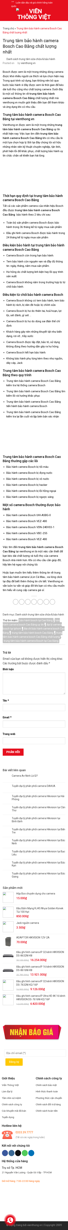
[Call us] (25, 1153)
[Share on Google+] (46, 602)
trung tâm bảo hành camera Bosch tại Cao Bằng (31, 640)
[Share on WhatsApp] (15, 602)
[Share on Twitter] (28, 602)
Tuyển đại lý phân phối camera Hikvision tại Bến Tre (38, 831)
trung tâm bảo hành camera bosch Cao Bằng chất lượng (32, 634)
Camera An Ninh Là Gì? (25, 775)
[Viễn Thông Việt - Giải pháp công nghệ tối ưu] (34, 14)
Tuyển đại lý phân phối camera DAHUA (33, 786)
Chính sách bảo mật (46, 1085)
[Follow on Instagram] (12, 1153)
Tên (6, 700)
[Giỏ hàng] (63, 15)
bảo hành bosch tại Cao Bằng (36, 620)
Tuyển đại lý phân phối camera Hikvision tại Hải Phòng (38, 798)
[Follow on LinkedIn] (31, 1153)
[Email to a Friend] (34, 602)
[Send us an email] (18, 1153)
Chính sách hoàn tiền (47, 1110)
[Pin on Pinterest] (40, 602)
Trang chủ (8, 28)
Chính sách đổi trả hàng (48, 1104)
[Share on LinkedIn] (52, 602)
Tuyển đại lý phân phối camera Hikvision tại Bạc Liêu (38, 853)
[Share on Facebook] (21, 602)
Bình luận (8, 669)
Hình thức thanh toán (47, 1091)
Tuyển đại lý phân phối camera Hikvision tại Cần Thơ (38, 809)
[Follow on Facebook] (5, 1153)
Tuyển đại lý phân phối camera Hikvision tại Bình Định (36, 820)
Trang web (9, 734)
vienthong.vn (28, 63)
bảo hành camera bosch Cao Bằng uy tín (31, 622)
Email (7, 717)
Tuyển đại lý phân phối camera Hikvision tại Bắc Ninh (38, 842)
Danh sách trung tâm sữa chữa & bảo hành (31, 59)
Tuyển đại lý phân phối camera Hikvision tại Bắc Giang (38, 875)
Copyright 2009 (53, 1225)
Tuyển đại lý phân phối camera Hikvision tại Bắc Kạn (38, 864)
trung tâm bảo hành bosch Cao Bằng (32, 632)
